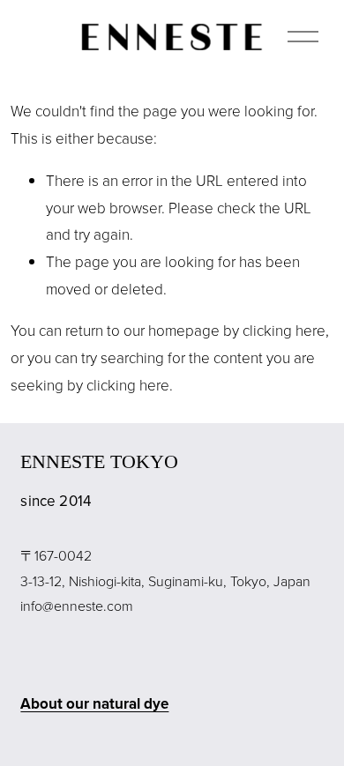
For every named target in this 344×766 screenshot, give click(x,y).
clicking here (284, 330)
